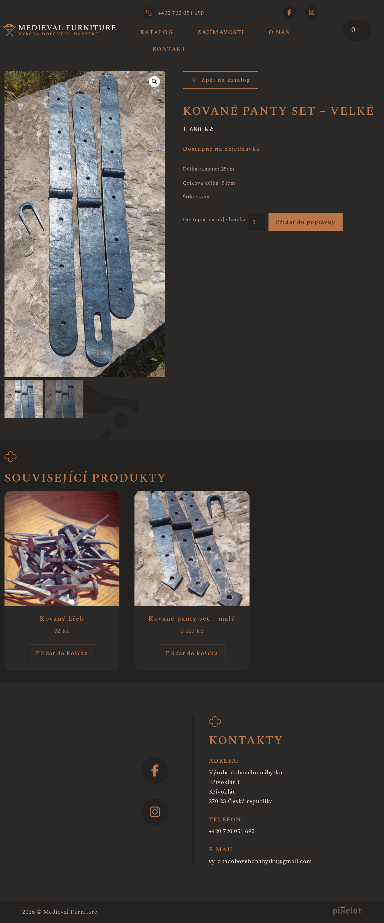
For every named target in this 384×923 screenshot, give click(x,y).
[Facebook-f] (289, 12)
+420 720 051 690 (181, 13)
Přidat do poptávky (305, 222)
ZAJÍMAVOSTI (220, 32)
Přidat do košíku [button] (62, 653)
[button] (154, 81)
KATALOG (156, 32)
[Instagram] (311, 12)
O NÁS (279, 32)
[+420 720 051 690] (149, 13)
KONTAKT (169, 49)
